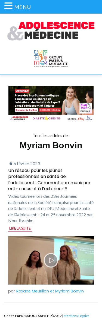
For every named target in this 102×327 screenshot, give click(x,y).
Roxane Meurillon (32, 291)
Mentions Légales (76, 316)
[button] (9, 6)
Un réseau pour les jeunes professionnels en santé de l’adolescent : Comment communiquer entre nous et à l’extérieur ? (49, 179)
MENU (22, 7)
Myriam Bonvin (69, 291)
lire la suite (20, 228)
